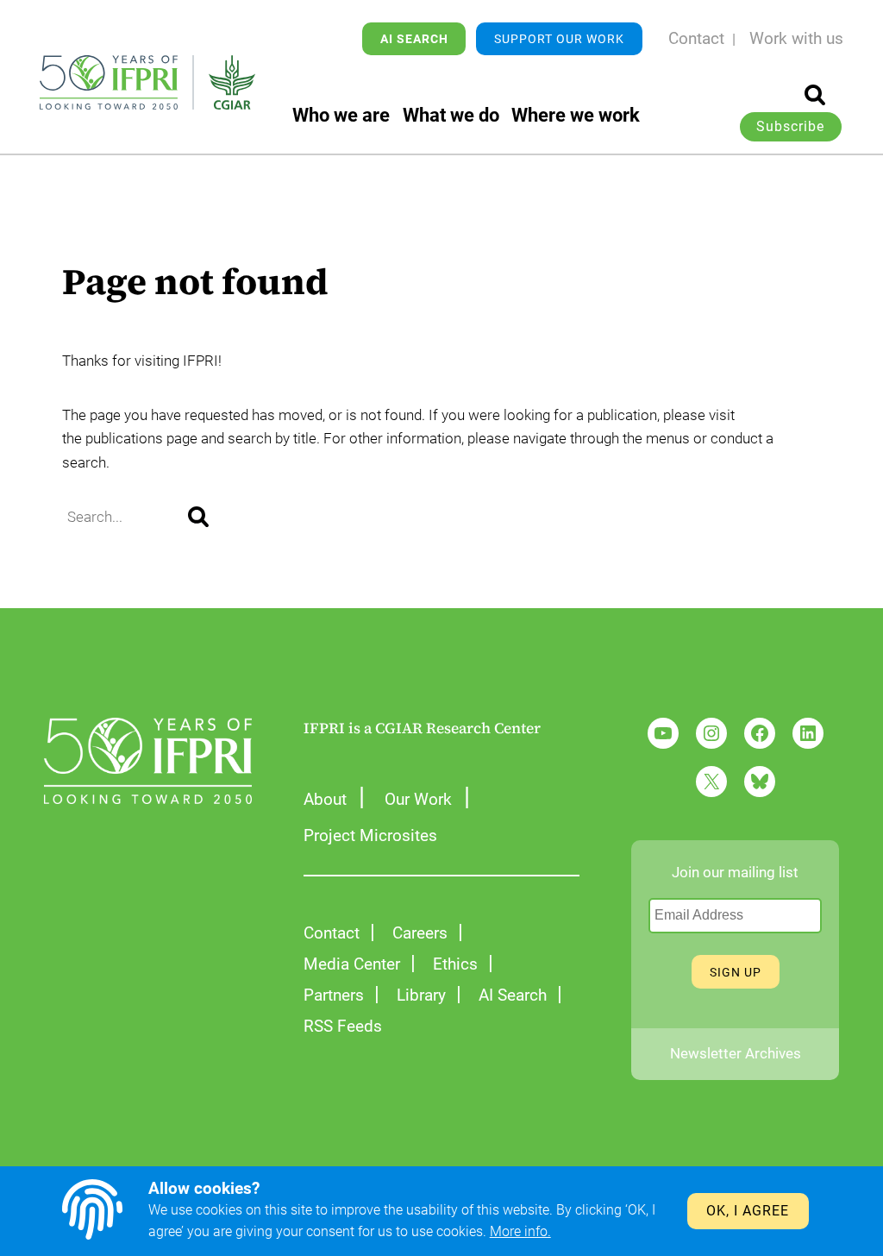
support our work (559, 39)
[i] (815, 95)
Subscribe (790, 127)
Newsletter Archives (735, 1054)
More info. (520, 1232)
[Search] (198, 517)
